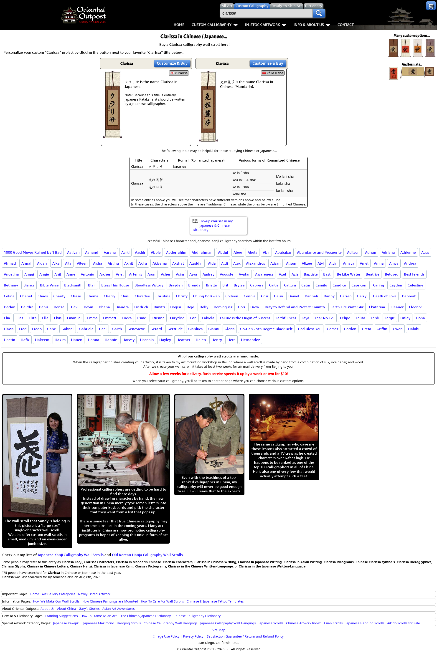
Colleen (231, 296)
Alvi (321, 263)
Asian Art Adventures (118, 608)
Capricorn (359, 285)
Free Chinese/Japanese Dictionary (145, 616)
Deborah (409, 296)
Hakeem (42, 339)
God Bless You (309, 329)
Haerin (9, 339)
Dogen (175, 307)
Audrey (208, 274)
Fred (23, 329)
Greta (366, 329)
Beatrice (372, 274)
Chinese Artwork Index (303, 623)
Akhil (128, 263)
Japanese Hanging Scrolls (365, 623)
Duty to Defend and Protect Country (295, 307)
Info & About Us (309, 24)
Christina (162, 296)
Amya (394, 263)
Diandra (122, 307)
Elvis (57, 318)
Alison (291, 263)
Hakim (60, 339)
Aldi (224, 263)
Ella (45, 318)
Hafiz (25, 339)
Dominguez (223, 307)
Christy (182, 296)
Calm (305, 285)
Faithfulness (286, 318)
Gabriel (67, 329)
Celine (9, 296)
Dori (241, 307)
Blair (92, 285)
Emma (92, 318)
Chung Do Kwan (206, 296)
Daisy (278, 296)
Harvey (128, 339)
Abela (252, 252)
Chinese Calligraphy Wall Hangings (171, 623)
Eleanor (397, 307)
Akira (142, 263)
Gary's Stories (89, 608)
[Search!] (319, 13)
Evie (193, 318)
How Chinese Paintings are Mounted (110, 601)
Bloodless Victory (149, 285)
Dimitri (159, 307)
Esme (141, 318)
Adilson (353, 252)
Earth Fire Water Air (346, 307)
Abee (238, 252)
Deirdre (27, 307)
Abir (266, 252)
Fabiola (208, 318)
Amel (364, 263)
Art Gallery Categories (58, 594)
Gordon (350, 329)
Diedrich (141, 307)
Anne (70, 274)
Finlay (405, 318)
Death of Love (384, 296)
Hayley (165, 339)
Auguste (226, 274)
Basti (327, 274)
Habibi (413, 329)
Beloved (392, 274)
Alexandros (255, 263)
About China (66, 608)
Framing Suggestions (61, 616)
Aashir (140, 252)
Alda (212, 263)
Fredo (37, 329)
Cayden (395, 285)
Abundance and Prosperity (319, 252)
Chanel (26, 296)
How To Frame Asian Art (99, 616)
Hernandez (250, 339)
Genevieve (136, 329)
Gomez (332, 329)
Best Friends (414, 274)
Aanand (91, 252)
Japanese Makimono (98, 623)
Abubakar (283, 252)
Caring (378, 285)
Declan (9, 307)
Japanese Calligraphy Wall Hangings (228, 623)
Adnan (370, 252)
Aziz (295, 274)
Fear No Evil (325, 318)
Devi (74, 307)
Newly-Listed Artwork (94, 594)
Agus (425, 252)
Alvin (333, 263)
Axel (282, 274)
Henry (216, 339)
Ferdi (375, 318)
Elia (7, 318)
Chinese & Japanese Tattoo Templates (215, 601)
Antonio (87, 274)
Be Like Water (348, 274)
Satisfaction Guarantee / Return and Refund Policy (245, 636)
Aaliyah (73, 252)
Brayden (176, 285)
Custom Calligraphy (211, 24)
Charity (59, 296)
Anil (57, 274)
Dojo (190, 307)
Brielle (211, 285)
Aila (68, 263)
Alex (237, 263)
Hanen (76, 339)
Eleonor (415, 307)
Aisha (97, 263)
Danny (329, 296)
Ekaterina (377, 307)
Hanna (93, 339)
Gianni (213, 329)
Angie (44, 274)
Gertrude (175, 329)
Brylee (239, 285)
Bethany (11, 285)
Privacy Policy (193, 636)
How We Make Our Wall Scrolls (56, 601)
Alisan (275, 263)
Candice (339, 285)
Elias (19, 318)
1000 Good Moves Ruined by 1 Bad (33, 252)
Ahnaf (26, 263)
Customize (172, 63)
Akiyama (159, 263)
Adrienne (408, 252)
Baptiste (311, 274)
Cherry (109, 296)
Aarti (125, 252)
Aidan (42, 263)
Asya (193, 274)
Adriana (388, 252)
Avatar (244, 274)
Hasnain (147, 339)
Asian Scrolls (333, 623)
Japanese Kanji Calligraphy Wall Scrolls (71, 554)
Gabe (51, 329)
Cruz (265, 296)
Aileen (82, 263)
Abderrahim (176, 252)
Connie (250, 296)
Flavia (9, 329)
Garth (117, 329)
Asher (165, 274)
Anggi (29, 274)
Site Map (218, 630)
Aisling (113, 263)
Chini (125, 296)
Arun (151, 274)
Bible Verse (49, 285)
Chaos (43, 296)
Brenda (194, 285)
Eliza (33, 318)
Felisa (360, 318)
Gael (103, 329)
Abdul (223, 252)
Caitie (274, 285)
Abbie (156, 252)
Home (179, 24)
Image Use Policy (166, 636)
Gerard (156, 329)
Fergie (390, 318)
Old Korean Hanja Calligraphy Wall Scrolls (147, 554)
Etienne (158, 318)
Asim (180, 274)
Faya (305, 318)
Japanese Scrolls (271, 623)
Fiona (420, 318)
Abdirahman (202, 252)
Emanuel (74, 318)
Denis (43, 307)
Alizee (307, 263)
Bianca (29, 285)
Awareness (264, 274)
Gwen (398, 329)
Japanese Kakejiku (67, 623)
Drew (254, 307)
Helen (201, 339)
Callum (290, 285)
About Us (47, 608)
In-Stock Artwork (262, 24)
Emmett (109, 318)
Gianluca (195, 329)
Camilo (321, 285)
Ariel (120, 274)
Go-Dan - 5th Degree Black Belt (266, 329)
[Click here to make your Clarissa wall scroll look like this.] (112, 136)
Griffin (382, 329)
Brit (225, 285)
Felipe (345, 318)
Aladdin (196, 263)
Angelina (11, 274)
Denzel (60, 307)
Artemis (135, 274)
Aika (56, 263)
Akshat (178, 263)
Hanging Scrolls (129, 623)
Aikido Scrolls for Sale (403, 623)
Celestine (415, 285)
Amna (379, 263)
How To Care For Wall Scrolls (162, 601)
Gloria (230, 329)
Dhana (104, 307)
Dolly (204, 307)
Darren (346, 296)
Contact (346, 24)
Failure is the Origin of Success (245, 318)
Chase (76, 296)
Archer (104, 274)
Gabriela (86, 329)
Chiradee (142, 296)
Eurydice (177, 318)
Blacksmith (73, 285)
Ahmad (10, 263)
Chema (92, 296)
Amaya (348, 263)
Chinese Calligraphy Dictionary (197, 616)
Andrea (410, 263)
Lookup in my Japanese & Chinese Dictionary (213, 225)
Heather (183, 339)
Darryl (362, 296)
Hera (231, 339)
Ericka (127, 318)
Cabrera (257, 285)
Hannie (111, 339)
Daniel (293, 296)
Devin (88, 307)
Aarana (110, 252)
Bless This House (115, 285)
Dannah (311, 296)
